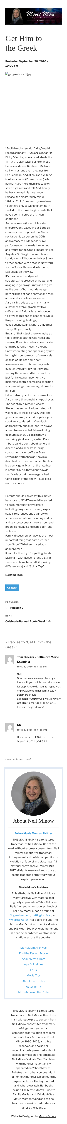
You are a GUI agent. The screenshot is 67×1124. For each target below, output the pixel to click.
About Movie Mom (33, 958)
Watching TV (33, 986)
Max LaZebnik (47, 1116)
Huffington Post (41, 915)
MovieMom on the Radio (33, 992)
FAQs (33, 970)
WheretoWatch (19, 919)
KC (19, 725)
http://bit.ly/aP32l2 (36, 741)
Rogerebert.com (20, 915)
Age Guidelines (33, 964)
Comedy (12, 587)
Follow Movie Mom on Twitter (34, 833)
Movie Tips (34, 975)
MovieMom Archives (33, 947)
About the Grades (33, 981)
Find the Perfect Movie (33, 953)
